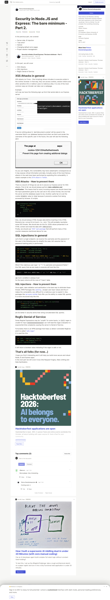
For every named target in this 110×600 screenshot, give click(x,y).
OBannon (22, 470)
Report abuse (48, 493)
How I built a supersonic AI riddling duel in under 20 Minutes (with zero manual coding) (42, 552)
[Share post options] (6, 66)
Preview (29, 464)
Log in (90, 2)
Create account (99, 2)
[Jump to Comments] (7, 49)
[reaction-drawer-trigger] (7, 43)
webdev (25, 32)
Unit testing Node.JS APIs (86, 55)
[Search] (11, 2)
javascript (32, 32)
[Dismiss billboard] (107, 586)
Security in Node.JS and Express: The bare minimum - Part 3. (90, 62)
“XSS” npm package (38, 229)
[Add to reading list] (7, 55)
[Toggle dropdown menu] (70, 367)
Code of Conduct (39, 493)
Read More (19, 444)
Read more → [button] (20, 572)
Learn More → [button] (84, 122)
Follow (91, 13)
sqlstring (38, 290)
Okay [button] (12, 597)
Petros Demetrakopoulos (26, 8)
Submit (22, 464)
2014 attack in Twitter (39, 177)
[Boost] (7, 60)
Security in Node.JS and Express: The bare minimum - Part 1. (90, 70)
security (18, 32)
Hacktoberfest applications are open (35, 428)
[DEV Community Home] (6, 2)
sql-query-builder (31, 294)
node (38, 32)
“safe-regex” (30, 331)
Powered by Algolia (54, 2)
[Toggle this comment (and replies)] (16, 473)
